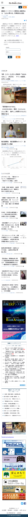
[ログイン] (10, 57)
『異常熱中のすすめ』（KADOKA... (11, 401)
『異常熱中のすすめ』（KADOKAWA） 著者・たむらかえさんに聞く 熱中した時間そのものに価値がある (15, 353)
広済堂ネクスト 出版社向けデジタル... (13, 415)
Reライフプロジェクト (6, 145)
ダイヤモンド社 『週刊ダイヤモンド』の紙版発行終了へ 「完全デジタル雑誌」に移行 (10, 178)
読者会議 (12, 147)
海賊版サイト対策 (7, 17)
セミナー (3, 292)
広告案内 (16, 510)
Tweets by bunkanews (7, 437)
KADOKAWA (4, 115)
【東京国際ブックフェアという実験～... (12, 408)
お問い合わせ (23, 510)
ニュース (3, 15)
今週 (13, 391)
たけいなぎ (3, 80)
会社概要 (4, 510)
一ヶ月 (16, 391)
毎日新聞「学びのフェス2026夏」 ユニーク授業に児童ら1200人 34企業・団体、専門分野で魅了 (15, 378)
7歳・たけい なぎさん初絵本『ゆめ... (12, 410)
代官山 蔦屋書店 (10, 80)
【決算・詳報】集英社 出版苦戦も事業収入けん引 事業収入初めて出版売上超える (10, 189)
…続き (18, 86)
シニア (21, 145)
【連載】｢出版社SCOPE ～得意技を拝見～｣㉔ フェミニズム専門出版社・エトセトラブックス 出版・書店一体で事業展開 (10, 201)
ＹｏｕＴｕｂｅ (11, 115)
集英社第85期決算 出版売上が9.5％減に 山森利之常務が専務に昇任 (10, 250)
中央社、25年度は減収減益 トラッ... (11, 403)
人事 (7, 253)
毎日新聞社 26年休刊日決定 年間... (12, 413)
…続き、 (17, 35)
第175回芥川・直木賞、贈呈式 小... (12, 396)
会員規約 (19, 513)
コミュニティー (15, 145)
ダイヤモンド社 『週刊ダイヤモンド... (12, 398)
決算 (9, 193)
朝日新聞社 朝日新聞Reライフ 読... (12, 406)
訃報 (19, 345)
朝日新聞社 (6, 147)
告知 (9, 280)
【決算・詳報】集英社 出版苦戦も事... (12, 394)
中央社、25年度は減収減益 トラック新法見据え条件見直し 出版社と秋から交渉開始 (9, 214)
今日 (9, 391)
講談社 (13, 17)
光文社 (16, 80)
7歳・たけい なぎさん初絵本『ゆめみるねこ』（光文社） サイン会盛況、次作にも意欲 (14, 76)
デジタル (3, 182)
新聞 (8, 149)
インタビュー (5, 118)
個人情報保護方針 (11, 513)
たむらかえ (18, 115)
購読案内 (10, 510)
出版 (7, 15)
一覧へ (21, 385)
